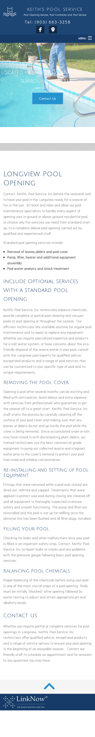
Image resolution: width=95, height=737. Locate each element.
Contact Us (47, 98)
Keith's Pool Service (55, 9)
